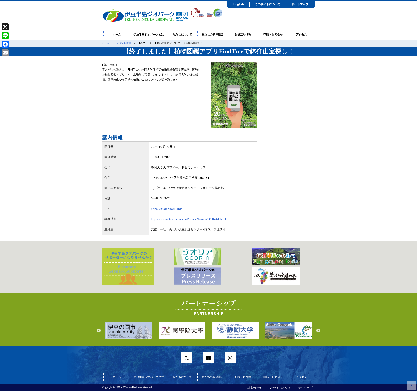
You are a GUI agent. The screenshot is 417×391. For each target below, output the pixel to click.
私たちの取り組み (212, 34)
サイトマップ (299, 4)
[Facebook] (5, 44)
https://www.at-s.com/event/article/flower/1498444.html (188, 219)
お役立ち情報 (243, 34)
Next (318, 331)
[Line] (5, 35)
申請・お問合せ (273, 34)
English (238, 4)
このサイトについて (267, 4)
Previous (99, 331)
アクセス (301, 34)
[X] (5, 27)
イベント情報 (123, 43)
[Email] (5, 53)
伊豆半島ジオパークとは (149, 34)
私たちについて (182, 34)
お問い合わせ (254, 387)
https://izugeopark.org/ (166, 208)
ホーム (117, 34)
